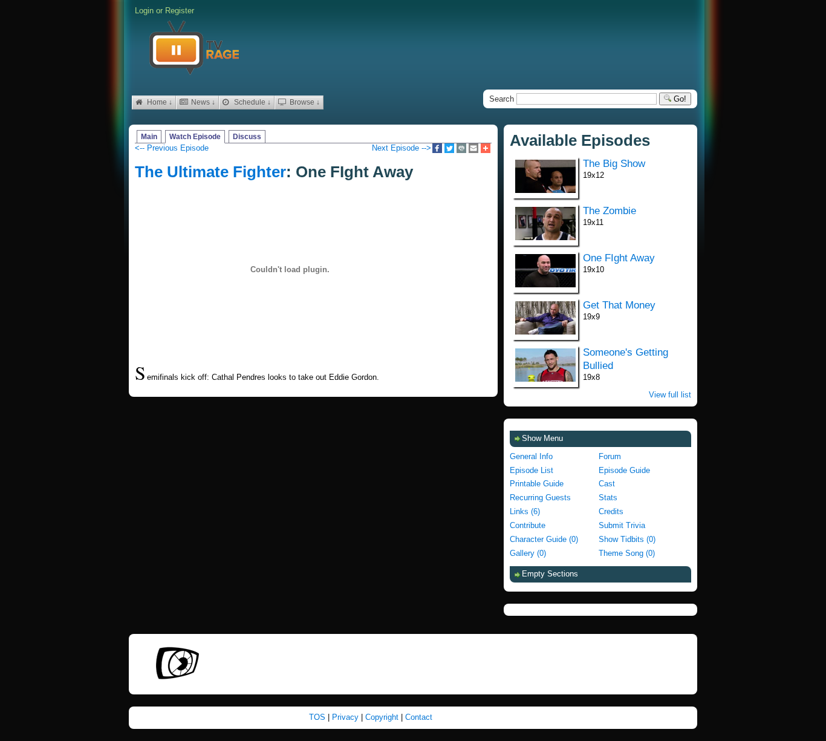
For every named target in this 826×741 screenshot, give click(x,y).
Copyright (383, 717)
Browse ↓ (304, 102)
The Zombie (609, 211)
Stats (608, 497)
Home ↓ (158, 102)
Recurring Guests (540, 497)
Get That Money (619, 305)
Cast (607, 483)
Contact (418, 717)
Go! (678, 98)
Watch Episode (195, 136)
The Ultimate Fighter (210, 172)
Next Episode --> (401, 147)
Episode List (531, 470)
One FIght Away (619, 258)
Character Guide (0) (544, 539)
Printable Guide (537, 483)
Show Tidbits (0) (627, 539)
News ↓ (202, 102)
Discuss (247, 136)
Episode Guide (624, 470)
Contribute (527, 525)
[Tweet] (449, 149)
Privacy (346, 717)
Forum (610, 456)
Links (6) (525, 511)
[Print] (461, 149)
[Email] (473, 149)
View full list (670, 394)
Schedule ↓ (251, 102)
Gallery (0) (528, 553)
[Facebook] (437, 149)
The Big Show (614, 163)
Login (144, 10)
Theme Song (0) (627, 553)
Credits (611, 511)
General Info (531, 456)
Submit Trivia (622, 525)
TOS (318, 717)
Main (149, 136)
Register (179, 10)
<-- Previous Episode (172, 147)
